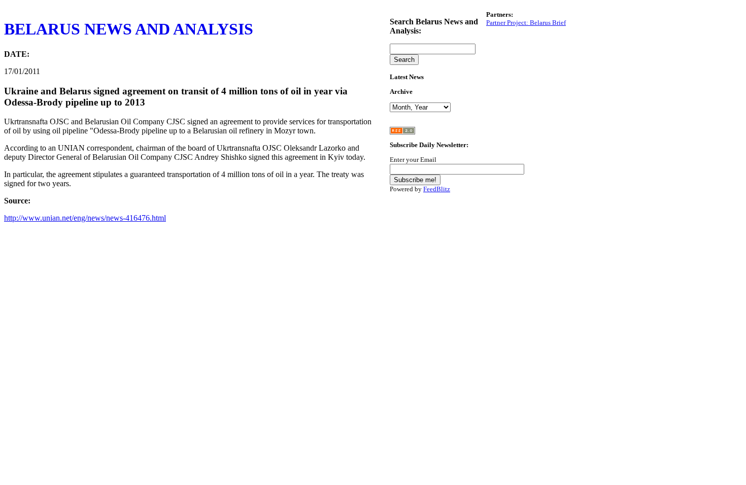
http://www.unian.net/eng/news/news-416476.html (85, 218)
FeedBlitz (436, 189)
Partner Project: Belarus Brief (526, 22)
